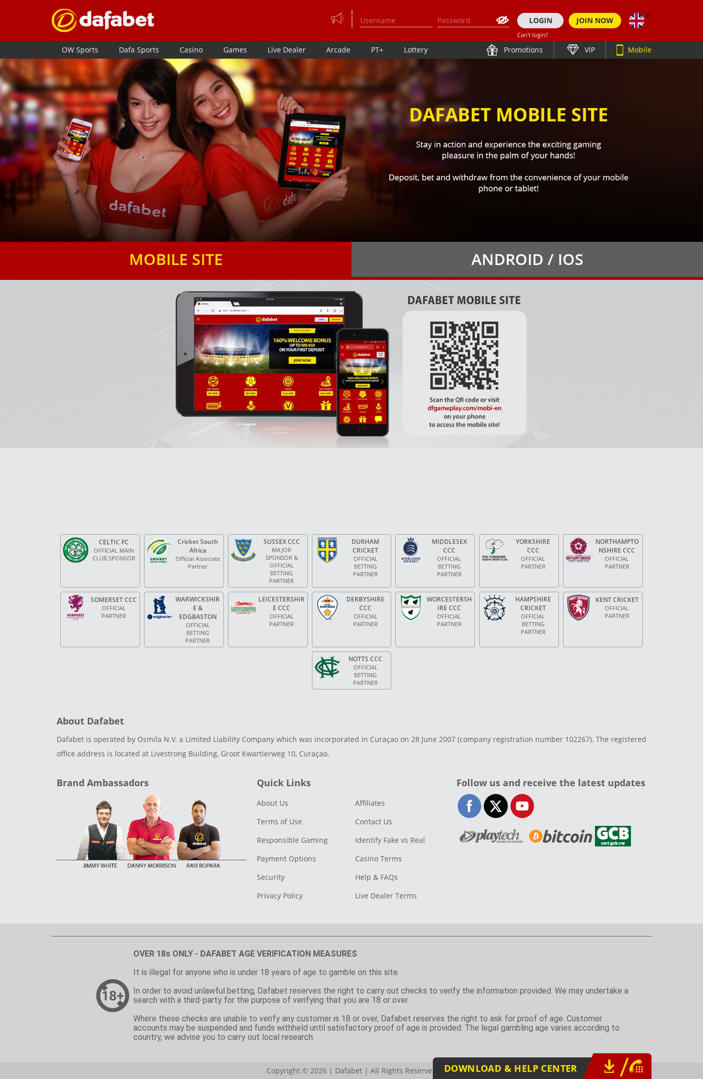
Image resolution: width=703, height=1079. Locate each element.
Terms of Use (279, 821)
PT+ (377, 50)
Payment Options (286, 858)
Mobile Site (176, 259)
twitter (496, 806)
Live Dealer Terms (386, 895)
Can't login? (532, 35)
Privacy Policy (280, 895)
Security (271, 877)
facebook (470, 806)
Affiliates (370, 803)
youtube (522, 806)
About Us (272, 803)
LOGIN (540, 20)
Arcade (338, 50)
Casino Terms (378, 858)
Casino (191, 50)
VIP (589, 50)
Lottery (416, 50)
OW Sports (80, 50)
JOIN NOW (594, 20)
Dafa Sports (139, 50)
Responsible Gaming (292, 840)
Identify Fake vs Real (390, 840)
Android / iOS (527, 259)
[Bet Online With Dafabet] (102, 20)
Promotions (522, 50)
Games (235, 50)
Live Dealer (287, 50)
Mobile (639, 50)
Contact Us (373, 821)
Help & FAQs (376, 877)
